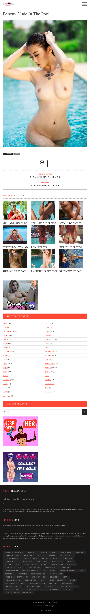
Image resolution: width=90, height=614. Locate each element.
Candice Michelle (67, 571)
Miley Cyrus (57, 562)
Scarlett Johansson (50, 589)
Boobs (17, 153)
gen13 (82, 571)
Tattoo (5, 388)
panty (43, 580)
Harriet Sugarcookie (14, 552)
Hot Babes (48, 355)
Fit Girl (5, 343)
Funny (47, 343)
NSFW (5, 372)
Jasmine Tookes (39, 577)
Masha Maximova (37, 583)
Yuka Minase (30, 580)
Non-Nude (48, 368)
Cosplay (5, 339)
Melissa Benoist (66, 555)
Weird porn (48, 392)
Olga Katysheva (12, 592)
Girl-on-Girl (7, 351)
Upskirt (5, 392)
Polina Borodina (33, 586)
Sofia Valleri (65, 552)
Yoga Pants (6, 396)
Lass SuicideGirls (57, 580)
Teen (46, 388)
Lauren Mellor (11, 589)
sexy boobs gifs (38, 574)
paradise (23, 574)
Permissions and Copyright (45, 606)
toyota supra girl (30, 571)
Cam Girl (6, 335)
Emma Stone (27, 562)
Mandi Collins (31, 559)
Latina (5, 359)
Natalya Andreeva (13, 580)
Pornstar (5, 376)
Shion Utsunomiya (13, 559)
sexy (65, 577)
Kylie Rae (65, 568)
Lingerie (48, 359)
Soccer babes (49, 384)
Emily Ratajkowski (69, 586)
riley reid (54, 577)
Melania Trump (11, 571)
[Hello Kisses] (34, 4)
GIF (46, 347)
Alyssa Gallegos (29, 589)
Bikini (47, 327)
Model (5, 364)
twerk (44, 565)
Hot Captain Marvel (46, 555)
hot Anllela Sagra (50, 559)
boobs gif (27, 592)
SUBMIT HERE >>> (61, 525)
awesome (32, 552)
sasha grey (42, 562)
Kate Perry (28, 555)
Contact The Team (45, 610)
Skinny (5, 384)
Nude (47, 372)
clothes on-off (33, 568)
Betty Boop (10, 574)
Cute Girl (48, 339)
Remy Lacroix (11, 583)
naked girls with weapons (16, 577)
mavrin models (11, 562)
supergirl (79, 552)
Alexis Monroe (30, 565)
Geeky (5, 347)
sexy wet (53, 583)
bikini (72, 580)
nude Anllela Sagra (13, 568)
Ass (46, 323)
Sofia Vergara (56, 574)
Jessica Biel (66, 583)
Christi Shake (50, 568)
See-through (7, 380)
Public (47, 376)
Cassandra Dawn (12, 555)
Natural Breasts (50, 364)
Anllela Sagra (49, 571)
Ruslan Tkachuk (12, 565)
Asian (5, 323)
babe (23, 583)
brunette (71, 565)
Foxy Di (70, 562)
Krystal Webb (57, 565)
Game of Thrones (47, 552)
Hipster (5, 355)
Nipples (5, 368)
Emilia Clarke (51, 586)
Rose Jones (67, 559)
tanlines (67, 589)
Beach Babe (7, 327)
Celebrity (48, 335)
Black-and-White (8, 331)
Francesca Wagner (13, 586)
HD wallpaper (49, 351)
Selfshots (48, 380)
